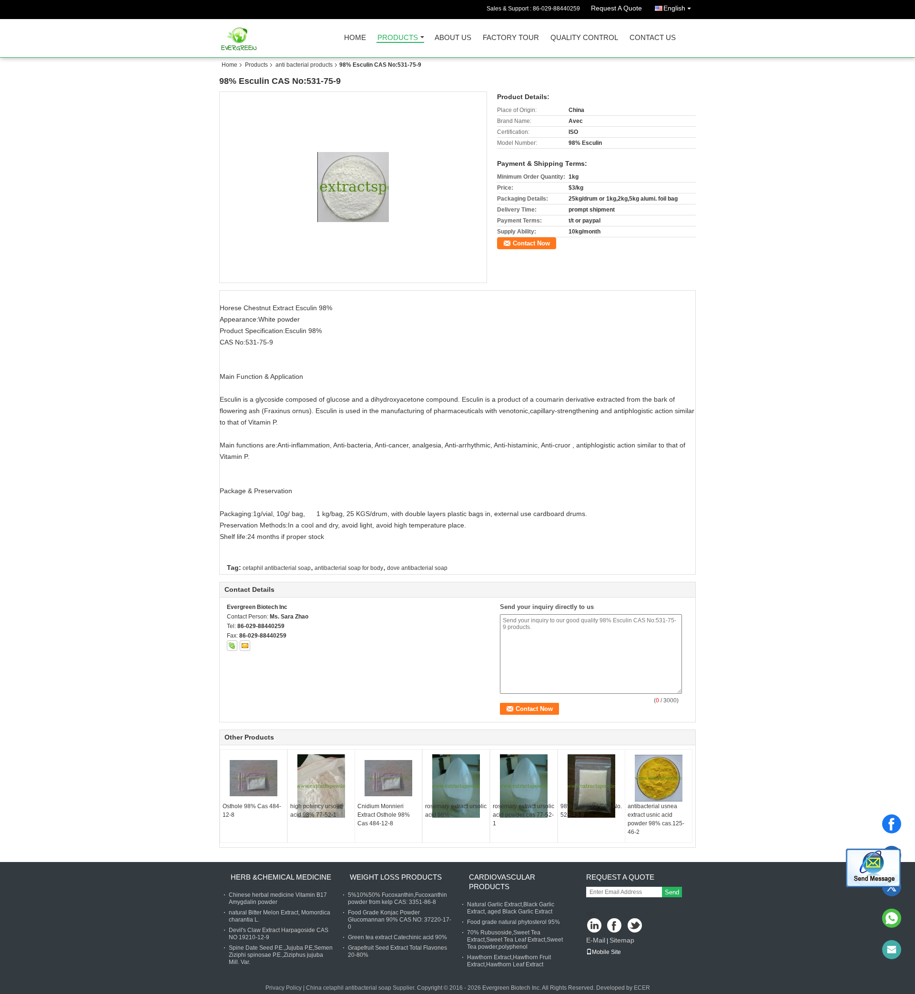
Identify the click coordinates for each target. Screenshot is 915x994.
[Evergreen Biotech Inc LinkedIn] (594, 926)
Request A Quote (616, 8)
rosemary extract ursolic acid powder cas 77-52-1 (523, 815)
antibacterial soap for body (349, 568)
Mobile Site (606, 952)
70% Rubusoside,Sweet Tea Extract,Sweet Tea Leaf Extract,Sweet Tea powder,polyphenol (515, 939)
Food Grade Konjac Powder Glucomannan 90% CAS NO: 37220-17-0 (399, 919)
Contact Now (531, 243)
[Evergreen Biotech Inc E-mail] (245, 645)
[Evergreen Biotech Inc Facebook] (615, 926)
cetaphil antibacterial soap (277, 568)
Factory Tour (511, 37)
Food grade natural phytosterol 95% (513, 922)
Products (397, 37)
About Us (453, 37)
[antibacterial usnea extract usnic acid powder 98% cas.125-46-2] (658, 778)
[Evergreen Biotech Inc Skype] (232, 645)
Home (355, 37)
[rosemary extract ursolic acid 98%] (456, 786)
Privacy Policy (283, 987)
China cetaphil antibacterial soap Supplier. (361, 987)
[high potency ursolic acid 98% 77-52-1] (321, 786)
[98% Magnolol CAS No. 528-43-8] (591, 786)
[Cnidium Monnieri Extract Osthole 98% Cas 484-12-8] (388, 778)
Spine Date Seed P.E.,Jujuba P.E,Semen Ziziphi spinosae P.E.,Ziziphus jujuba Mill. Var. (281, 954)
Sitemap (622, 940)
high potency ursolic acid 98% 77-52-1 (316, 810)
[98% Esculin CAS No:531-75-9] (353, 186)
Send (672, 892)
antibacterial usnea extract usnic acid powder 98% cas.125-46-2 (656, 819)
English (674, 8)
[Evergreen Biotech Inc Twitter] (635, 926)
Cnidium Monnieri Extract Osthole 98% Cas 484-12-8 (383, 815)
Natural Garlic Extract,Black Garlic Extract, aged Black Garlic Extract (510, 908)
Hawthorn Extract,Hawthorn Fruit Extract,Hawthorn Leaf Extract (509, 961)
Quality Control (584, 37)
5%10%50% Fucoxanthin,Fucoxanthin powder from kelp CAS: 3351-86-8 (397, 898)
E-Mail (595, 940)
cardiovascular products (502, 882)
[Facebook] (892, 824)
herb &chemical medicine (281, 877)
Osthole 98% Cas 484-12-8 (252, 810)
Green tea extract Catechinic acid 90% (397, 937)
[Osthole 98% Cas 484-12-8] (253, 778)
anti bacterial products (304, 64)
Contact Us (653, 37)
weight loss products (396, 877)
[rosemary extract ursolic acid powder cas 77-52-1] (523, 786)
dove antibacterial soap (417, 568)
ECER (642, 987)
